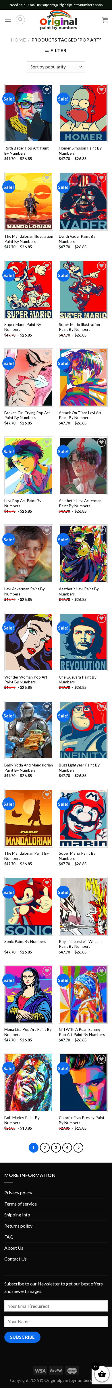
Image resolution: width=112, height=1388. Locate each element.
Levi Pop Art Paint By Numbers (22, 503)
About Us (13, 1248)
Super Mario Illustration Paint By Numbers (79, 327)
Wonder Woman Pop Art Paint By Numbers (25, 680)
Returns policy (18, 1225)
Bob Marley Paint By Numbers (22, 1120)
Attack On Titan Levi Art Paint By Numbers (80, 415)
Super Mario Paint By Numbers (22, 327)
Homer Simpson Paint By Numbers (80, 151)
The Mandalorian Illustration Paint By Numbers (28, 239)
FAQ (8, 1236)
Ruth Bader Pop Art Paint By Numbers (26, 151)
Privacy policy (18, 1192)
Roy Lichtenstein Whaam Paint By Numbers (80, 944)
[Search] (20, 19)
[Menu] (7, 20)
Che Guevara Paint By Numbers (77, 680)
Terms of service (20, 1203)
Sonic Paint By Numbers (25, 941)
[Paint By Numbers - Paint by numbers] (58, 20)
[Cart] (105, 19)
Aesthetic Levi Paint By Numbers (79, 591)
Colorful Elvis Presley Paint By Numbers (82, 1120)
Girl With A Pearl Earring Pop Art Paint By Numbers (82, 1032)
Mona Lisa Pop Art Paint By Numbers (28, 1032)
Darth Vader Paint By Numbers (77, 239)
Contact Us (15, 1258)
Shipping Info (17, 1214)
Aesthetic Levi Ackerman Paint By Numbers (80, 503)
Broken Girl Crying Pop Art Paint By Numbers (27, 415)
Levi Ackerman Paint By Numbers (24, 591)
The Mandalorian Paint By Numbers (26, 856)
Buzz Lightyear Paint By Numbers (79, 767)
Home (18, 39)
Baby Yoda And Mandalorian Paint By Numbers (28, 767)
